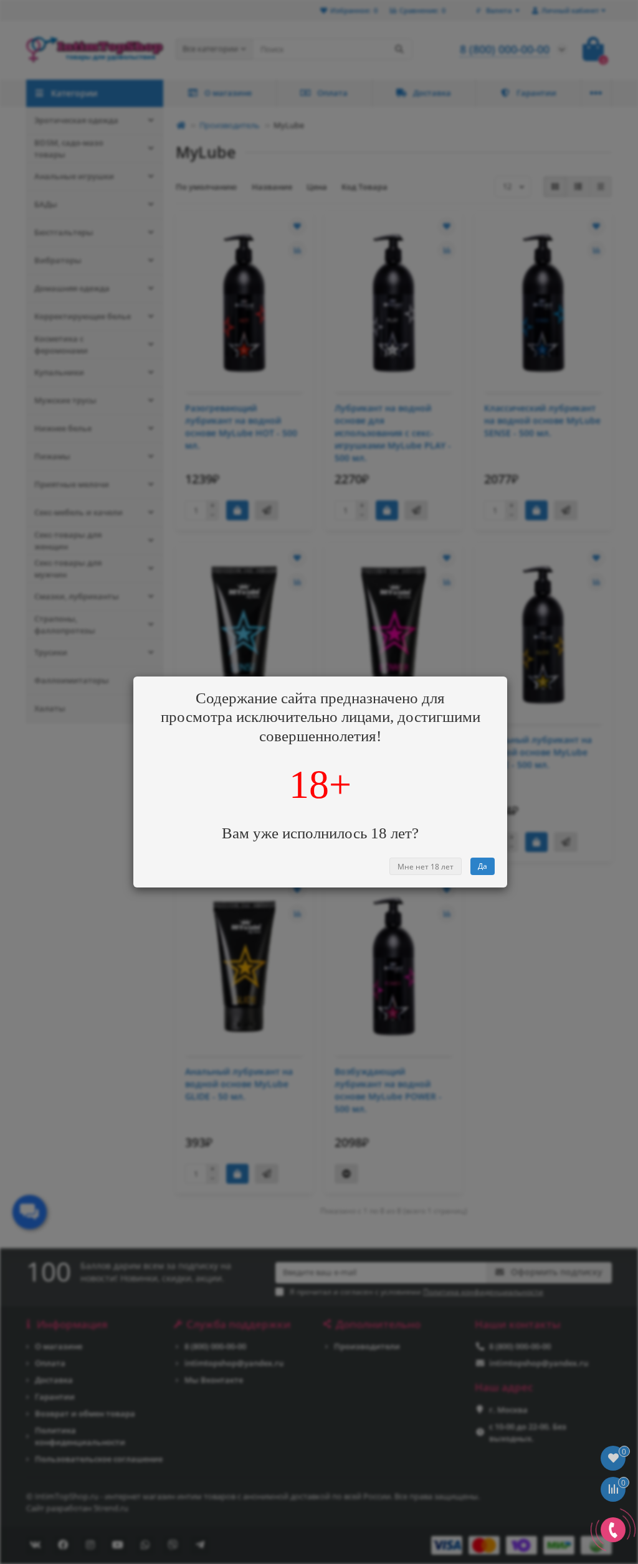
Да (482, 866)
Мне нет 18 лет (426, 866)
